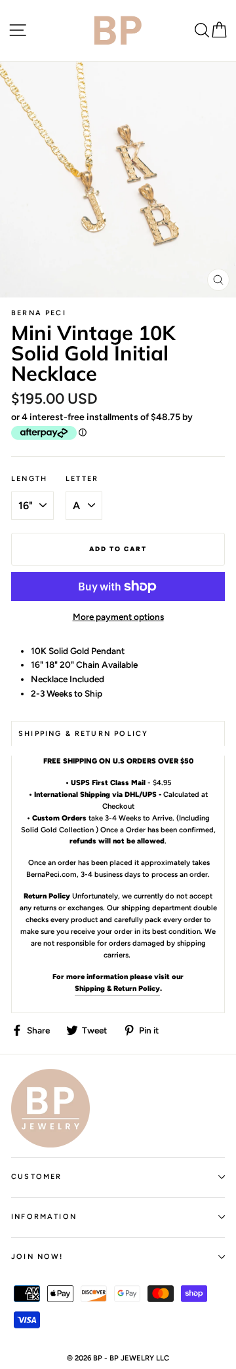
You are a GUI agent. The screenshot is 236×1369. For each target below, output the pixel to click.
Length (29, 478)
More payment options (118, 616)
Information (44, 1216)
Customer (36, 1176)
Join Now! (37, 1256)
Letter (82, 478)
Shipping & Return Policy (117, 988)
